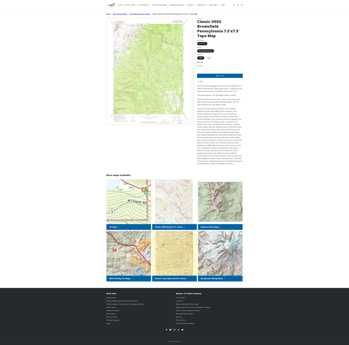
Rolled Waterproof (205, 51)
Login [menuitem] (223, 5)
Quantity (199, 66)
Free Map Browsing (112, 320)
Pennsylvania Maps (120, 14)
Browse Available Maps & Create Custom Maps (121, 301)
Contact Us (179, 301)
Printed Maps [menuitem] (143, 5)
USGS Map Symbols (112, 310)
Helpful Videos (111, 307)
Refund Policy (111, 314)
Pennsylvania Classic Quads (140, 14)
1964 (208, 58)
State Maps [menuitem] (213, 5)
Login (108, 323)
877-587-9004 (180, 298)
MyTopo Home (111, 298)
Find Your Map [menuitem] (129, 5)
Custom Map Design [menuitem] (159, 5)
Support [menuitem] (190, 5)
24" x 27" (202, 44)
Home (108, 14)
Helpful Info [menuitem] (201, 5)
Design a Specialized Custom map (187, 304)
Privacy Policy (180, 320)
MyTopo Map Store (176, 341)
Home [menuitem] (120, 5)
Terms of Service (111, 317)
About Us (179, 317)
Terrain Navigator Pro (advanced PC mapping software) (124, 304)
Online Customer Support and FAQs (188, 310)
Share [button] (201, 81)
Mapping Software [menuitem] (177, 5)
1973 (200, 58)
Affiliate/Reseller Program (184, 314)
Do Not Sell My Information (185, 323)
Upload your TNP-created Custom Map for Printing (193, 307)
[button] (234, 5)
